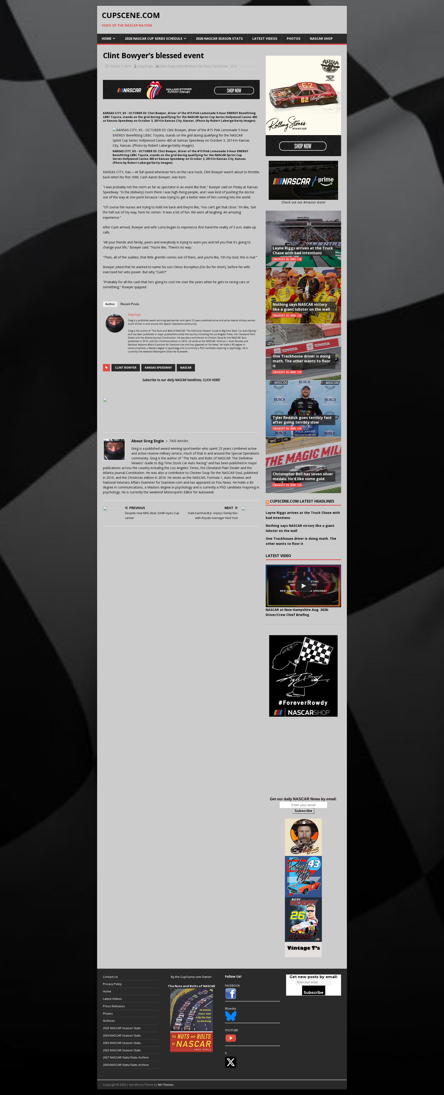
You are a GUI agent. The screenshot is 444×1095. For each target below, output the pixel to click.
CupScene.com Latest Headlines (302, 501)
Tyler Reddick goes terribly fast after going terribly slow (302, 420)
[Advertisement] (303, 763)
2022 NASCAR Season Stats (122, 1050)
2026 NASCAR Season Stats (219, 38)
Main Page (167, 66)
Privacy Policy (112, 984)
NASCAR (185, 368)
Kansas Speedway (158, 368)
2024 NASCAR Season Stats (122, 1035)
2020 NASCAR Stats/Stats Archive (126, 1065)
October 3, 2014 (120, 66)
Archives (109, 1021)
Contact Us (110, 977)
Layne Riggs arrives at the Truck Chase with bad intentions (303, 250)
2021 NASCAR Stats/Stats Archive (126, 1057)
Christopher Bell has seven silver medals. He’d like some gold (303, 476)
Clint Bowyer (125, 368)
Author (110, 304)
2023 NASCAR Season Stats (122, 1043)
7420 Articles (178, 441)
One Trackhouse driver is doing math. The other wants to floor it (301, 361)
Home (106, 38)
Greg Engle (145, 66)
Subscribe (303, 811)
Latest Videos (264, 38)
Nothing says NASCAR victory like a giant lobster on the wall (301, 307)
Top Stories (220, 66)
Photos (293, 38)
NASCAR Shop (321, 38)
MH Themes (165, 1085)
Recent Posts (129, 304)
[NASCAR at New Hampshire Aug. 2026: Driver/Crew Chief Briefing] (303, 586)
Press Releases (114, 1006)
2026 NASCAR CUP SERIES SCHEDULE (153, 38)
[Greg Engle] (115, 330)
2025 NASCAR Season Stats (122, 1028)
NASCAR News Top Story (194, 66)
